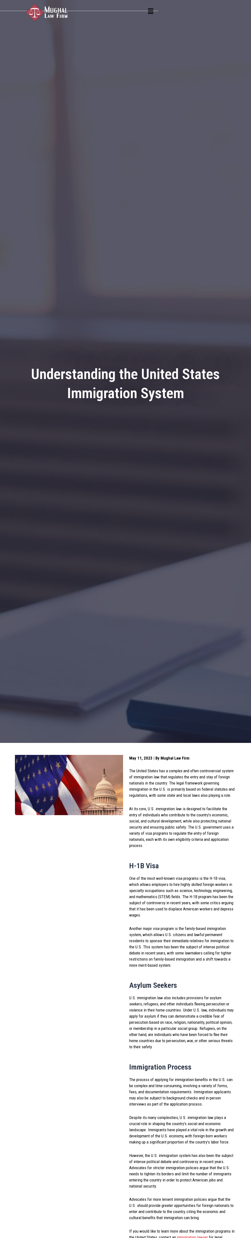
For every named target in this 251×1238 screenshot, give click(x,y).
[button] (150, 11)
